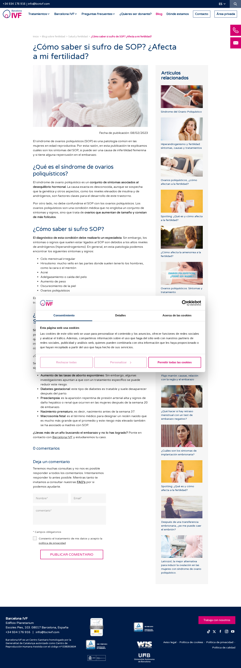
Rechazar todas (66, 362)
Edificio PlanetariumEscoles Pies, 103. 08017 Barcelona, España (37, 625)
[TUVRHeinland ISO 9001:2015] (144, 627)
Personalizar (118, 362)
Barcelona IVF (62, 437)
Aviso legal (169, 642)
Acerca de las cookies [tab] (176, 315)
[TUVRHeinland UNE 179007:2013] (97, 645)
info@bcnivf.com (39, 3)
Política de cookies (191, 642)
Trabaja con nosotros (217, 620)
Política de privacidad (219, 642)
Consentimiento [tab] (64, 315)
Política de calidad (223, 647)
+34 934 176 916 (14, 3)
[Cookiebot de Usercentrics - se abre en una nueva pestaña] (184, 303)
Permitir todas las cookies (175, 362)
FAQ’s (81, 482)
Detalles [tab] (120, 315)
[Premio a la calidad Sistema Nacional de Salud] (97, 627)
